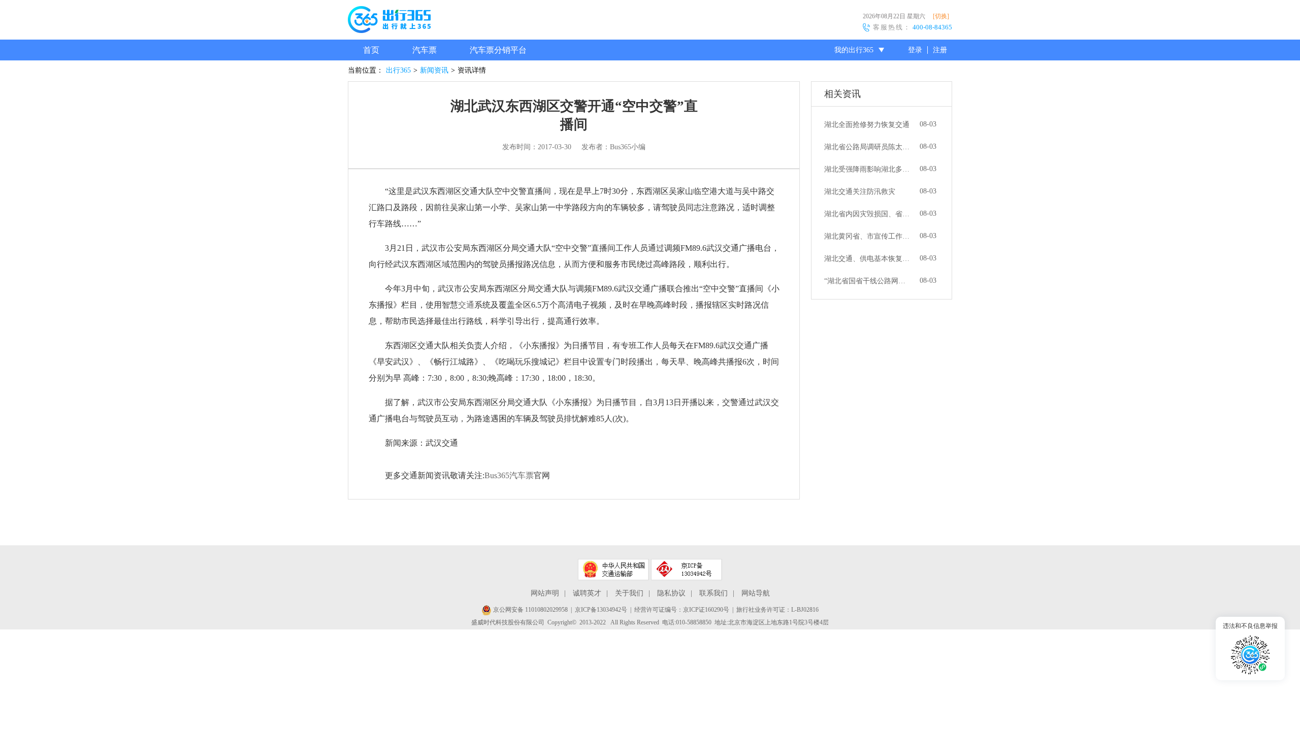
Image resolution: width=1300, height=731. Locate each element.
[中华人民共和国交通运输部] (613, 569)
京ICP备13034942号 (601, 609)
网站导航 (755, 593)
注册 (940, 50)
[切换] (941, 16)
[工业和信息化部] (686, 569)
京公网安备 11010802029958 (530, 609)
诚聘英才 (587, 593)
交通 (466, 305)
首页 (371, 50)
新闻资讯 (434, 70)
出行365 (398, 70)
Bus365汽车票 (509, 475)
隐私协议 (671, 593)
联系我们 (713, 593)
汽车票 (424, 50)
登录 (915, 50)
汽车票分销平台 (498, 50)
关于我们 (629, 593)
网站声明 (545, 593)
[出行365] (389, 21)
